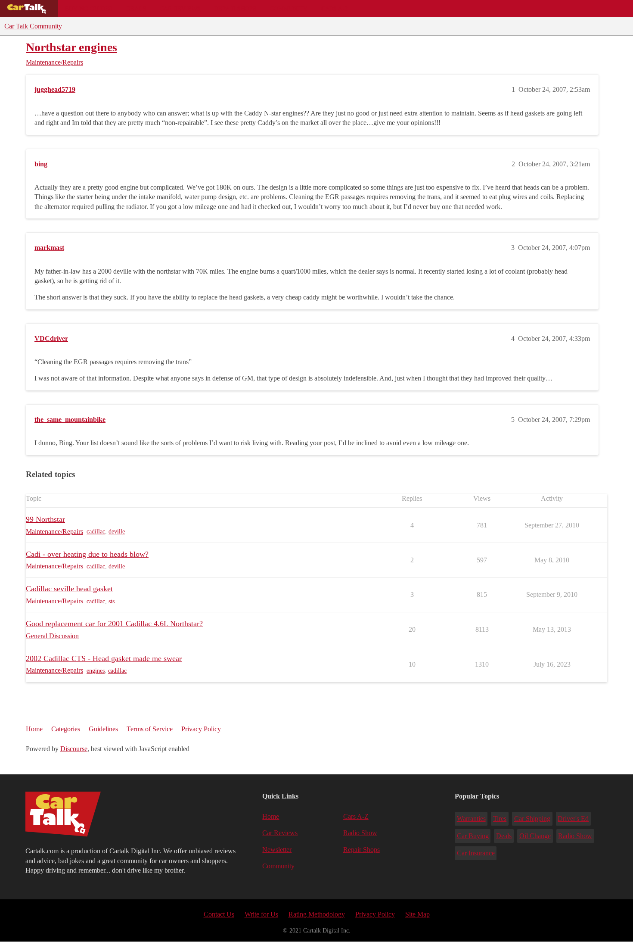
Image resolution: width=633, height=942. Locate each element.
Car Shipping (532, 818)
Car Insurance (476, 853)
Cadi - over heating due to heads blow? (87, 554)
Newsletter (277, 849)
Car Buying (473, 835)
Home (34, 729)
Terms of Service (150, 729)
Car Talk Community (33, 26)
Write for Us (261, 914)
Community (288, 8)
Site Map (417, 914)
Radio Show (360, 832)
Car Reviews (180, 8)
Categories (65, 729)
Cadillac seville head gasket (69, 588)
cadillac (96, 531)
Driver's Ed (573, 818)
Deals (136, 8)
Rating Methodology (317, 914)
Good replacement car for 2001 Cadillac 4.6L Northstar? (114, 623)
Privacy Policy (201, 729)
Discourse (73, 748)
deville (117, 531)
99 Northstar (45, 519)
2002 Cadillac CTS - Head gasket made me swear (104, 658)
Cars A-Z (334, 8)
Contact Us (219, 914)
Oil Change (535, 835)
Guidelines (103, 729)
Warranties (471, 818)
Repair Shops (235, 8)
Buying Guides (88, 8)
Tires (499, 818)
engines (96, 671)
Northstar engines (71, 47)
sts (112, 601)
